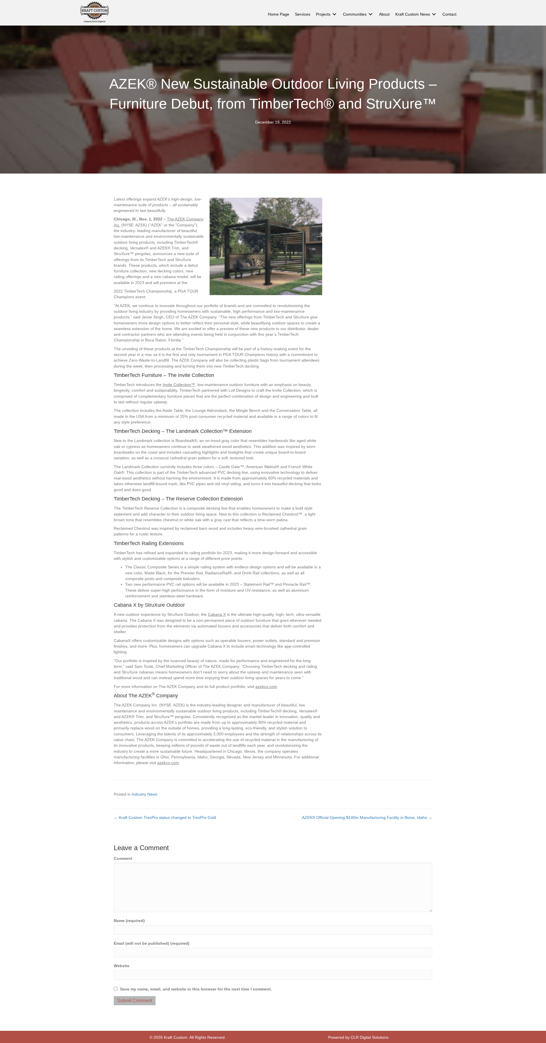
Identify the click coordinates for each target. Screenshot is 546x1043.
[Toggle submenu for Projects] (334, 14)
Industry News (144, 794)
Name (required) (129, 920)
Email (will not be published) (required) (151, 943)
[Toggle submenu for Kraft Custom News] (434, 14)
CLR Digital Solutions (369, 1037)
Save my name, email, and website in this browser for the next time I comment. (196, 989)
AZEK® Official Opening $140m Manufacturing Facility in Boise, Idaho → (367, 817)
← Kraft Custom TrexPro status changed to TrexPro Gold (165, 817)
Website (121, 965)
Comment (123, 858)
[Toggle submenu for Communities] (370, 14)
